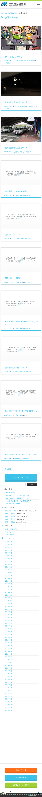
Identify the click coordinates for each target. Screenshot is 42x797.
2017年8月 (8, 634)
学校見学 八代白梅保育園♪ (16, 191)
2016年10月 (9, 662)
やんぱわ (8, 532)
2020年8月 (8, 553)
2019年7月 (8, 578)
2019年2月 (8, 589)
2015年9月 (8, 699)
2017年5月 (8, 643)
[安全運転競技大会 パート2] (21, 349)
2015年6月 (8, 707)
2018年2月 (8, 620)
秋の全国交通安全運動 (13, 57)
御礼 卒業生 (10, 513)
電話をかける (21, 770)
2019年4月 (8, 584)
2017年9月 (8, 631)
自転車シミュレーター (13, 235)
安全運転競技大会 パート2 (16, 368)
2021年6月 (8, 544)
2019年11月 (9, 570)
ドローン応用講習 (11, 492)
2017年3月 (8, 648)
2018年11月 (9, 598)
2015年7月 (8, 704)
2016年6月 (8, 674)
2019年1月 (8, 592)
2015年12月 (9, 690)
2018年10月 (9, 601)
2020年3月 (8, 561)
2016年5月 (8, 676)
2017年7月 (8, 637)
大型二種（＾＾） (10, 511)
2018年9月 (8, 603)
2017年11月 (9, 626)
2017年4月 (8, 645)
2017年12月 (9, 623)
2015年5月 (8, 710)
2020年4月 (8, 558)
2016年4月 (8, 679)
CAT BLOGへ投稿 (21, 477)
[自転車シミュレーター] (21, 216)
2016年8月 (8, 668)
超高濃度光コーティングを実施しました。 (19, 495)
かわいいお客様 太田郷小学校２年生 (18, 498)
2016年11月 (9, 659)
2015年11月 (9, 693)
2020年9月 (8, 550)
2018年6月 (8, 612)
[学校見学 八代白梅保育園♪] (21, 173)
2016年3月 (8, 682)
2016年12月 (9, 657)
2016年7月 (8, 671)
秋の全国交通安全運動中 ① (16, 148)
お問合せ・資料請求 (21, 785)
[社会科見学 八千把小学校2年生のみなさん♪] (21, 303)
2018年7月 (8, 609)
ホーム (3, 13)
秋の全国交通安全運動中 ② (16, 102)
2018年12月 (9, 595)
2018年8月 (8, 606)
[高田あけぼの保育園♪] (21, 260)
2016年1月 (8, 688)
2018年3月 (8, 617)
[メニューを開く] (38, 4)
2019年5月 (8, 581)
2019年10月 (9, 572)
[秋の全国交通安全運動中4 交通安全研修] (21, 436)
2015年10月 (9, 696)
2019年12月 (9, 567)
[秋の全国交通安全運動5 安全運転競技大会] (21, 393)
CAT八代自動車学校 (20, 61)
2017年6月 (8, 640)
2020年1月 (8, 564)
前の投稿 (7, 469)
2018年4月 (8, 615)
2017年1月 (8, 654)
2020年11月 (9, 547)
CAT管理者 (7, 63)
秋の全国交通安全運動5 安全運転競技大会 (22, 411)
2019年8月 (8, 575)
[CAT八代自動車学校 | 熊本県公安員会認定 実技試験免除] (10, 4)
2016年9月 (8, 665)
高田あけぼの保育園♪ (13, 278)
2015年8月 (8, 702)
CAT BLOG (12, 13)
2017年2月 (8, 651)
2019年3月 (8, 586)
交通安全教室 (31, 61)
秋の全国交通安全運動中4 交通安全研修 (21, 454)
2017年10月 (9, 629)
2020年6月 (8, 556)
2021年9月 (8, 542)
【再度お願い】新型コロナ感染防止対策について (21, 501)
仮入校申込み (21, 777)
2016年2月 (8, 685)
